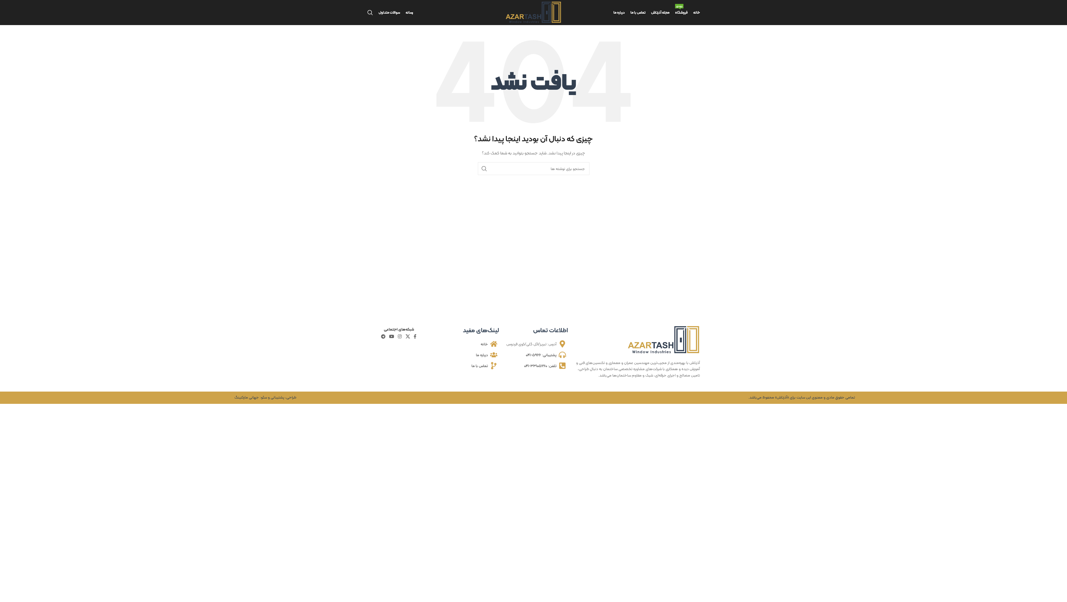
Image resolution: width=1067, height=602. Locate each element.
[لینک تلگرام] (383, 336)
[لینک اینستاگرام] (400, 336)
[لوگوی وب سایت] (534, 12)
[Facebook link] (415, 336)
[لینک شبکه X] (408, 336)
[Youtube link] (391, 336)
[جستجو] (370, 12)
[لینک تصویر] (664, 339)
